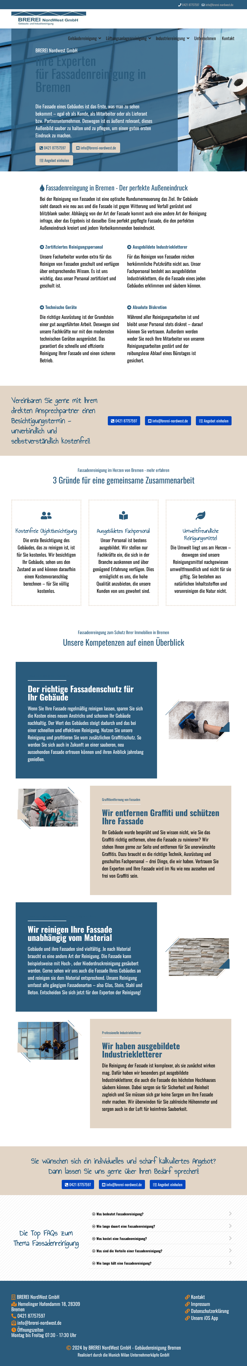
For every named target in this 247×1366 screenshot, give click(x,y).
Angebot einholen (56, 160)
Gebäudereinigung (82, 38)
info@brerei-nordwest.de (219, 4)
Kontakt (228, 38)
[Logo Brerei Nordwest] (48, 19)
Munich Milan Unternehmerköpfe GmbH (139, 1355)
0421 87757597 (190, 4)
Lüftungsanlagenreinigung (126, 38)
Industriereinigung (170, 38)
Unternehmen (205, 38)
